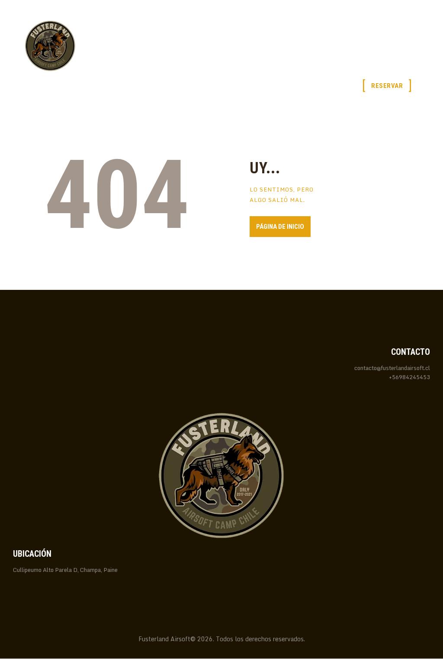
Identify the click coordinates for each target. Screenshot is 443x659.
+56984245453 (409, 377)
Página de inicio (280, 226)
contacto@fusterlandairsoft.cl (392, 368)
